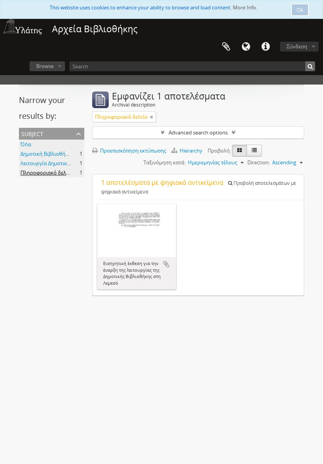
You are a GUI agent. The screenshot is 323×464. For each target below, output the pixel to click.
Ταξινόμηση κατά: (164, 162)
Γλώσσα (246, 47)
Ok (300, 9)
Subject (32, 133)
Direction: (258, 162)
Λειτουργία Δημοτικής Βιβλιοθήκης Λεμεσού (72, 163)
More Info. (245, 7)
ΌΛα (25, 144)
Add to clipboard (166, 264)
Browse (45, 66)
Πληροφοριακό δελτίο (46, 172)
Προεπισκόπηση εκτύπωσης (132, 150)
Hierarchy (191, 150)
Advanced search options (198, 132)
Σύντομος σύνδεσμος (265, 47)
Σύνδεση (297, 46)
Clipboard (226, 47)
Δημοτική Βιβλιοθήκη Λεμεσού (56, 153)
